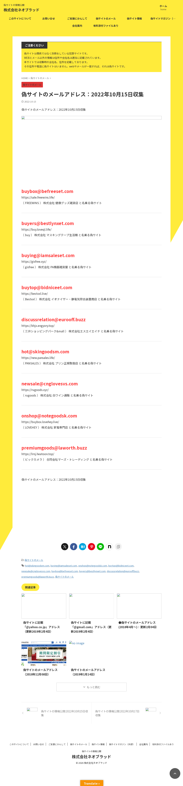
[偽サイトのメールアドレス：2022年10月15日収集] (82, 546)
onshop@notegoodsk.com (92, 565)
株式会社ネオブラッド (21, 9)
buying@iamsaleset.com (64, 565)
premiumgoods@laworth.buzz (37, 576)
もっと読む (93, 687)
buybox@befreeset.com (64, 571)
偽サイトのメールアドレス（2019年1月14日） (88, 672)
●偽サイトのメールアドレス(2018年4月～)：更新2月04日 (137, 624)
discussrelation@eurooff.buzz (123, 571)
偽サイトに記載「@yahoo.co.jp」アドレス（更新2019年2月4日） (41, 627)
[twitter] (64, 546)
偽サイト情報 (134, 18)
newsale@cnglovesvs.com (35, 571)
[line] (100, 546)
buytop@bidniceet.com (121, 565)
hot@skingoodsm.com (37, 565)
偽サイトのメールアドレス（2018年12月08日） (40, 672)
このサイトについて (20, 18)
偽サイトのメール (106, 18)
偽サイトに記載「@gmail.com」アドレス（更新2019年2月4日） (91, 627)
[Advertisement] (91, 511)
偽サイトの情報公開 (91, 751)
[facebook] (73, 546)
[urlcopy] (118, 546)
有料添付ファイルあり (105, 25)
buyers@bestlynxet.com (92, 571)
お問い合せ (48, 18)
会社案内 (77, 25)
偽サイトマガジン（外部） (163, 18)
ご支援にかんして (77, 18)
